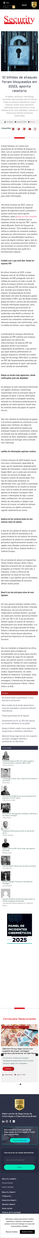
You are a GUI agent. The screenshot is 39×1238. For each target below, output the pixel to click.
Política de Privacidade (11, 1212)
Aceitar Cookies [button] (27, 1232)
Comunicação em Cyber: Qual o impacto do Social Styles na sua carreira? (19, 780)
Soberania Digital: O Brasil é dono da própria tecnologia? (19, 866)
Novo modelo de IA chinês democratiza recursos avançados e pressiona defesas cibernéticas (19, 708)
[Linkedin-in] (3, 1121)
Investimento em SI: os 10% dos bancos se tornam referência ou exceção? (18, 722)
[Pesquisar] (13, 7)
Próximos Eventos (7, 1183)
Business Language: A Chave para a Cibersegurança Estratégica (17, 883)
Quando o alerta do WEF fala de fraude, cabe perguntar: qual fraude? (18, 849)
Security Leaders (9, 1179)
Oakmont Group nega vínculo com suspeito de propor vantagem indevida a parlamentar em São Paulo (19, 739)
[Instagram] (7, 1121)
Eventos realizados (7, 1187)
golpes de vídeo (26, 216)
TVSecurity (6, 1196)
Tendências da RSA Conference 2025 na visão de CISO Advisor (18, 832)
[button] (6, 3)
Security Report (8, 1192)
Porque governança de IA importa (15, 715)
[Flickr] (13, 1121)
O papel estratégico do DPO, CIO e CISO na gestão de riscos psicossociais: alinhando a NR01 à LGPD (18, 762)
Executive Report (9, 1200)
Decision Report (8, 1204)
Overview (32, 122)
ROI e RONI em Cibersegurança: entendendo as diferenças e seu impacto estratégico (20, 815)
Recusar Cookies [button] (12, 1232)
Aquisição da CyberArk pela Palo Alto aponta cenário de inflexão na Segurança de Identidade (18, 900)
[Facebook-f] (10, 1121)
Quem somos (7, 1208)
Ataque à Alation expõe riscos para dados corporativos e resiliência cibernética (19, 729)
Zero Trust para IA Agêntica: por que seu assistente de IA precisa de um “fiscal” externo (19, 797)
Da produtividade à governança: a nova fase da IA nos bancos (17, 699)
